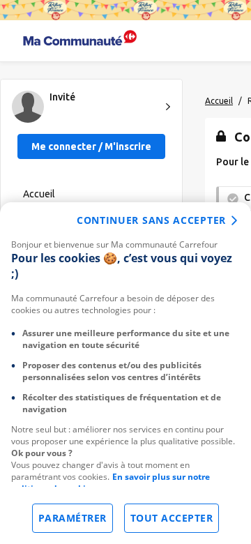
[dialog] (125, 373)
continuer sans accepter (151, 220)
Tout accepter (171, 517)
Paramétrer (72, 517)
